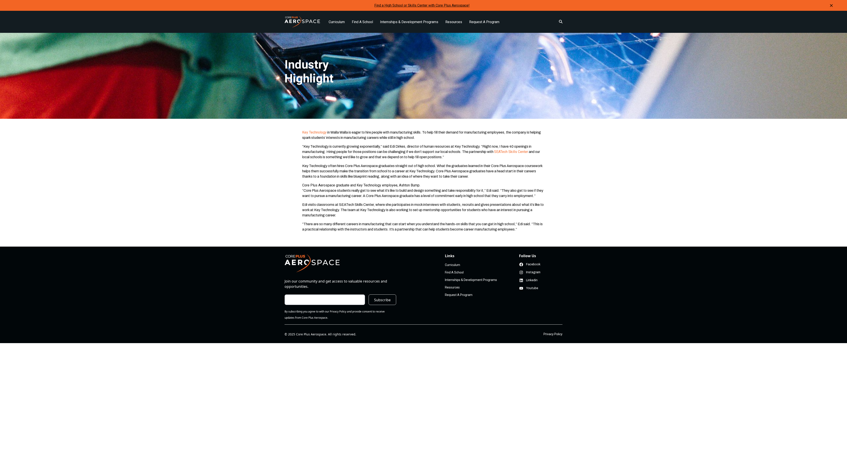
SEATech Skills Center (511, 152)
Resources (453, 22)
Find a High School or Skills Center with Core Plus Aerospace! (422, 5)
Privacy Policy (552, 334)
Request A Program (484, 22)
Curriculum (337, 22)
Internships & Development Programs (409, 22)
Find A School (362, 22)
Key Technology (314, 132)
